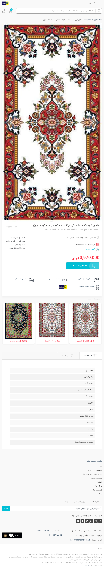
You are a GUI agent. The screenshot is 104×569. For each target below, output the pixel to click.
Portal (87, 565)
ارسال (6, 508)
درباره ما (98, 486)
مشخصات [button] (88, 355)
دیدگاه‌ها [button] (66, 355)
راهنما (99, 482)
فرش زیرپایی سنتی (94, 470)
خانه (100, 466)
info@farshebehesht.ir (80, 540)
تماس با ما (97, 490)
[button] (10, 11)
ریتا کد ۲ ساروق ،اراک (85, 334)
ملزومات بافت (96, 478)
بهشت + (98, 494)
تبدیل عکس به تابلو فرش (92, 474)
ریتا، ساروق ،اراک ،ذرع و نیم (52, 334)
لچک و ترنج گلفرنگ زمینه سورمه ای (18, 334)
